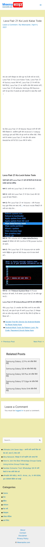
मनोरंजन (5, 505)
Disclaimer (23, 536)
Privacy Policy (22, 538)
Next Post (39, 342)
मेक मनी (5, 509)
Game (5, 493)
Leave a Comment (10, 25)
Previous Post (8, 342)
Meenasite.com (23, 542)
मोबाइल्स (5, 512)
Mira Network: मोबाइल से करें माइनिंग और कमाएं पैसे (20, 457)
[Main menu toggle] (40, 5)
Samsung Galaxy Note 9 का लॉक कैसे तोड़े (21, 389)
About (22, 530)
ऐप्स (4, 497)
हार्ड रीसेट (6, 520)
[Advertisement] (22, 52)
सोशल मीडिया (7, 516)
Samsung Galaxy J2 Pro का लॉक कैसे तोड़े (21, 362)
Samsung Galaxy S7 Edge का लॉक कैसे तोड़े (22, 382)
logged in (19, 410)
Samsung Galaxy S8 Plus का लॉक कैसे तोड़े (21, 375)
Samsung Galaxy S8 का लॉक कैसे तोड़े (21, 368)
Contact (23, 533)
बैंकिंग (4, 501)
